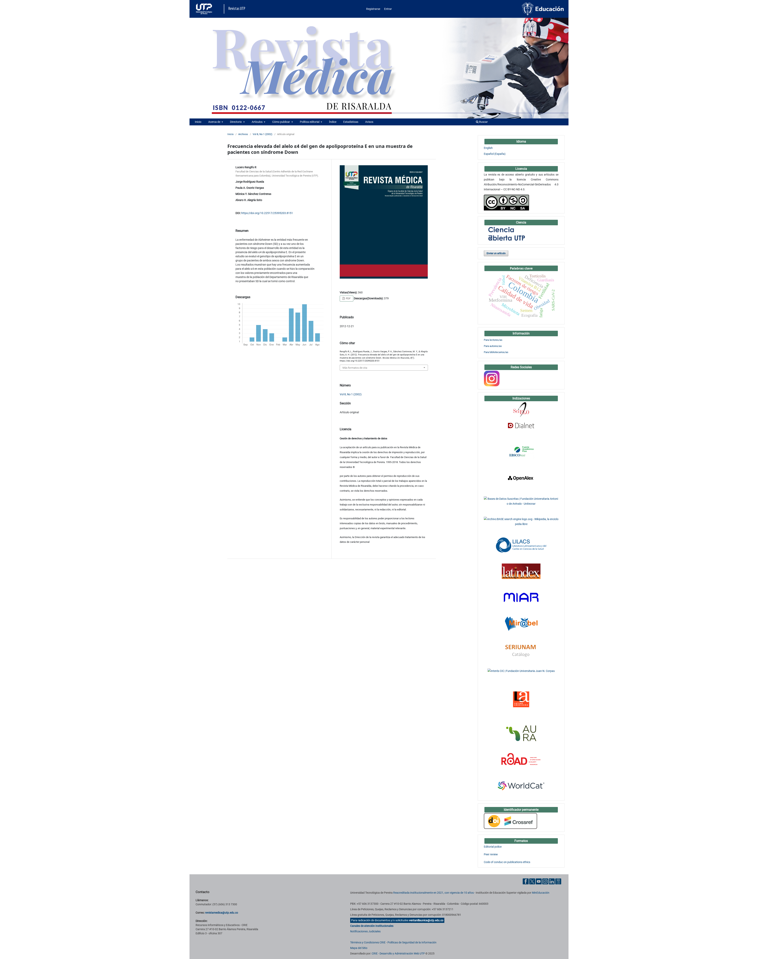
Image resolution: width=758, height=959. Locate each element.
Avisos (369, 121)
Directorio (236, 121)
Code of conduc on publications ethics (507, 862)
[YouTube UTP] (539, 881)
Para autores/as (493, 346)
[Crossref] (510, 820)
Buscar (483, 121)
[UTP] (204, 9)
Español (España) (495, 153)
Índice (332, 121)
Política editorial (310, 121)
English (488, 147)
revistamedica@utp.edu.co (221, 912)
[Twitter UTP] (532, 881)
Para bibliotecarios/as (496, 352)
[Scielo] (521, 409)
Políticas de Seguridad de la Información (411, 942)
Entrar (388, 8)
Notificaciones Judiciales (365, 931)
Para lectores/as (493, 339)
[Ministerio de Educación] (543, 8)
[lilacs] (521, 544)
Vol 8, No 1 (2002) (262, 134)
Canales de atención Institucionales (371, 925)
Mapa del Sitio (358, 948)
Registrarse (373, 8)
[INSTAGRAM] (492, 378)
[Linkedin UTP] (552, 881)
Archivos (243, 134)
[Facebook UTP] (526, 881)
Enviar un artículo (496, 253)
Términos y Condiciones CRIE (368, 942)
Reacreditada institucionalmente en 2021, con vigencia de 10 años (433, 892)
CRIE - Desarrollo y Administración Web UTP (398, 953)
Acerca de (214, 121)
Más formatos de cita (354, 367)
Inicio (198, 121)
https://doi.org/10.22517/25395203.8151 (267, 213)
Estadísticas (350, 121)
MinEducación (540, 892)
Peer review (491, 854)
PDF (348, 298)
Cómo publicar (281, 121)
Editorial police (493, 846)
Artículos (257, 121)
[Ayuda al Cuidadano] (558, 881)
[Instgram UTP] (545, 881)
